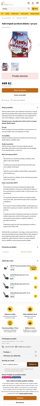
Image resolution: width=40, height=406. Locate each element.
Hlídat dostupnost (20, 90)
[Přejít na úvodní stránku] (7, 3)
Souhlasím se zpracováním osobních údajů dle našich (19, 370)
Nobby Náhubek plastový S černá (19, 275)
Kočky (7, 14)
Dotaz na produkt (20, 95)
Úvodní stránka (6, 18)
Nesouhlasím (20, 402)
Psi (2, 14)
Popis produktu (7, 107)
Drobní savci (15, 14)
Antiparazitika (35, 14)
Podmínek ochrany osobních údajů (14, 371)
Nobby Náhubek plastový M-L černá (20, 293)
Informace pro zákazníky (11, 356)
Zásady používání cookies (26, 393)
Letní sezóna (24, 14)
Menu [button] (36, 8)
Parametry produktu (9, 247)
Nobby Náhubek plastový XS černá (19, 284)
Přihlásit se (32, 364)
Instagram (7, 378)
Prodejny (7, 352)
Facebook (17, 378)
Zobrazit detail (33, 268)
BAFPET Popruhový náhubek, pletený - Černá (23, 266)
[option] (20, 44)
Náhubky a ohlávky (21, 18)
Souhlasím (20, 398)
